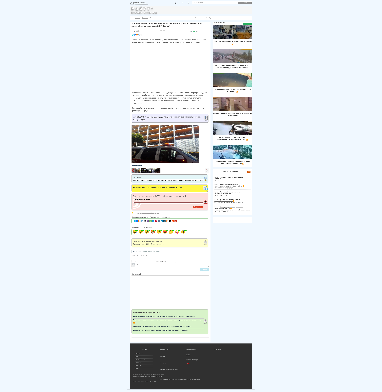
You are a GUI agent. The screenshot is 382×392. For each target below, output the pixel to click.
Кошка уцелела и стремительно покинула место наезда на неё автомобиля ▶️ (229, 185)
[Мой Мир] (153, 221)
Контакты (162, 356)
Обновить (248, 24)
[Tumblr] (159, 221)
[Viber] (148, 221)
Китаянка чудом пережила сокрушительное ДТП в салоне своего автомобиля (160, 330)
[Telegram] (139, 35)
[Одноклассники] (137, 35)
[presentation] (133, 170)
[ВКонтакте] (135, 35)
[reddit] (173, 221)
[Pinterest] (156, 221)
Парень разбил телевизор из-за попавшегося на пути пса (227, 192)
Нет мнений (137, 252)
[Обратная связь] (189, 3)
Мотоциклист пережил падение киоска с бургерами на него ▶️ (227, 200)
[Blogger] (167, 221)
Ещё (249, 171)
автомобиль (150, 213)
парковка (144, 213)
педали (157, 213)
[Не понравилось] (197, 31)
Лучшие (142, 255)
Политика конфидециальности (169, 369)
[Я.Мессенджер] (133, 35)
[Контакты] (183, 3)
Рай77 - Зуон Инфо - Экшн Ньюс (142, 381)
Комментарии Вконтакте (151, 252)
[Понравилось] (191, 31)
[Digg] (170, 221)
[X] (145, 221)
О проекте (163, 363)
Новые (134, 255)
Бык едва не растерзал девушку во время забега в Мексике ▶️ (228, 207)
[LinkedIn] (161, 221)
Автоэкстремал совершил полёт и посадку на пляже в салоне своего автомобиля (162, 326)
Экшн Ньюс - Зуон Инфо (142, 199)
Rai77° (137, 31)
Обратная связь (164, 349)
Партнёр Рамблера (192, 359)
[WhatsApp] (150, 221)
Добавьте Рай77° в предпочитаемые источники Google (157, 187)
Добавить (205, 269)
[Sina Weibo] (175, 221)
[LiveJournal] (164, 221)
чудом (139, 213)
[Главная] (132, 18)
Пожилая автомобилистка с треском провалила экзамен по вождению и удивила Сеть (164, 316)
